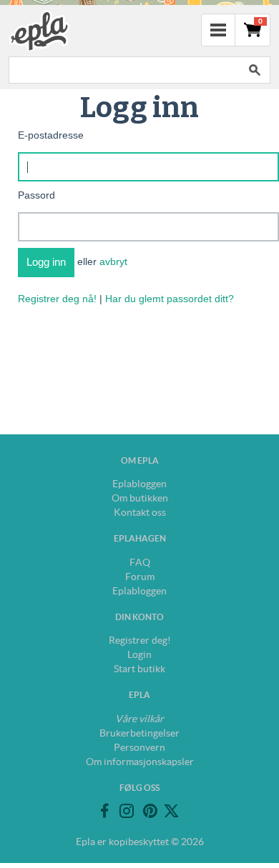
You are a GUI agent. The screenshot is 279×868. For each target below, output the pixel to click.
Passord (36, 195)
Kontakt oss (140, 512)
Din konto (139, 617)
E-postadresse (51, 135)
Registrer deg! (140, 640)
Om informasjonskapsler (140, 761)
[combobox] (124, 70)
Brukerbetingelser (139, 733)
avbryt (113, 261)
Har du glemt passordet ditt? (169, 298)
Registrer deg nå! (57, 298)
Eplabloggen (139, 483)
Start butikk (139, 668)
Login (139, 654)
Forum (140, 576)
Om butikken (140, 498)
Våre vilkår (139, 718)
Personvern (139, 747)
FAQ (139, 562)
